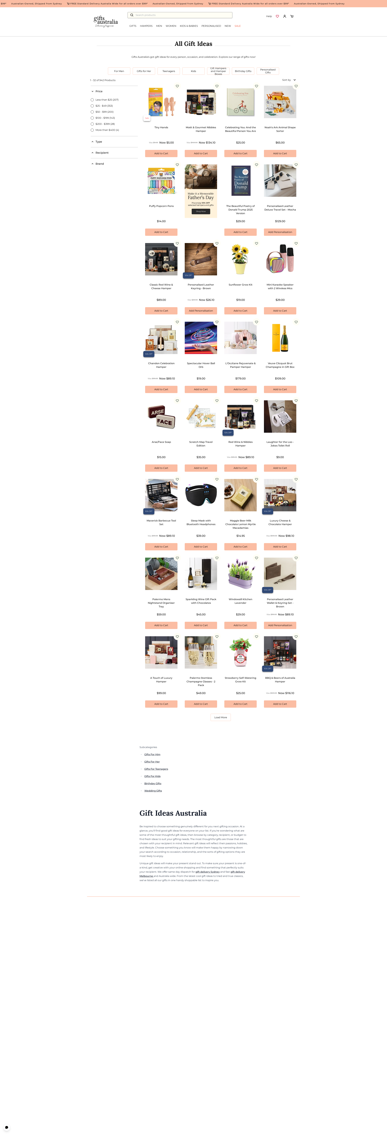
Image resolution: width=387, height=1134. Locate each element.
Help (269, 16)
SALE (238, 26)
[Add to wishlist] (177, 86)
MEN (159, 26)
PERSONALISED (211, 26)
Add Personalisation (280, 232)
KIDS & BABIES (189, 26)
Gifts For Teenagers (156, 769)
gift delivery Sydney (207, 871)
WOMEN (171, 26)
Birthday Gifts (152, 783)
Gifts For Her (152, 761)
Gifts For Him (152, 754)
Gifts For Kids (152, 776)
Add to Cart (161, 153)
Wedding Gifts (153, 790)
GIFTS (132, 26)
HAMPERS (146, 26)
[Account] (284, 16)
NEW (228, 26)
